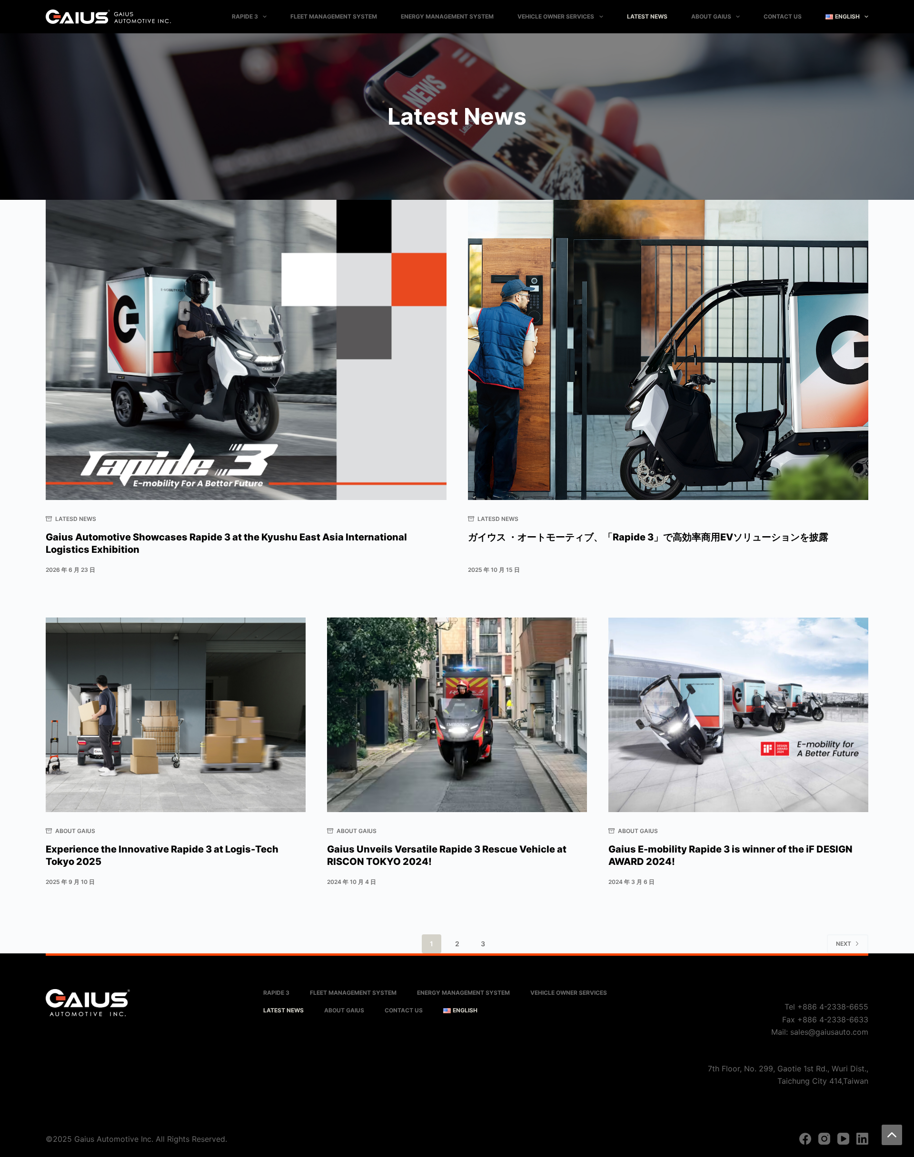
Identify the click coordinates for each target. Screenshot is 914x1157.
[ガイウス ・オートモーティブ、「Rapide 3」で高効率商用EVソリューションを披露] (668, 350)
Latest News (647, 16)
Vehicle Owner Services (555, 16)
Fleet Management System (333, 16)
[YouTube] (843, 1139)
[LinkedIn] (862, 1139)
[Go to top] (892, 1135)
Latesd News (75, 518)
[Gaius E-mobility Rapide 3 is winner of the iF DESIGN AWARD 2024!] (738, 715)
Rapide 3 (245, 16)
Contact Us (783, 16)
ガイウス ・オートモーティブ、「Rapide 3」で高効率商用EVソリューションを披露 (648, 537)
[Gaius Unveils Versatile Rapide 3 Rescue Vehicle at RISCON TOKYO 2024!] (457, 715)
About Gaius (711, 16)
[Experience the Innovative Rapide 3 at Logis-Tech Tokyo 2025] (176, 715)
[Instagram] (824, 1139)
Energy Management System (447, 16)
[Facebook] (805, 1139)
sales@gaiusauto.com (829, 1032)
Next (843, 943)
